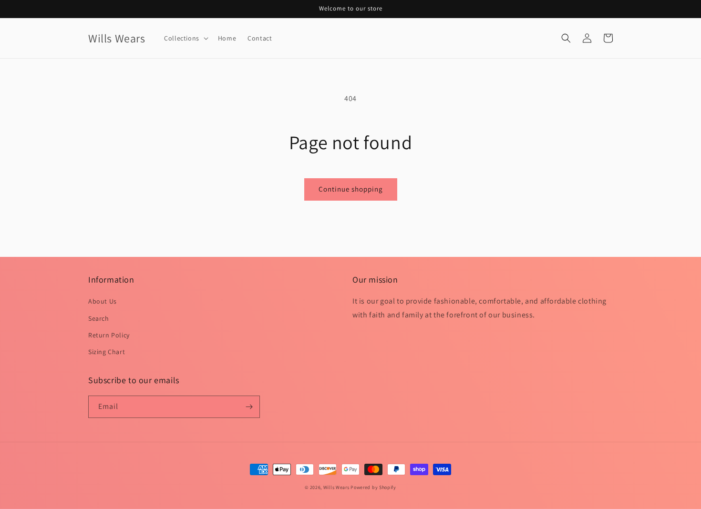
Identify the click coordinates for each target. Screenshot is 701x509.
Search (98, 318)
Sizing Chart (106, 351)
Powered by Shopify (373, 487)
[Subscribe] (248, 407)
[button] (185, 38)
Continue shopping (351, 188)
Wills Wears (336, 487)
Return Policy (109, 335)
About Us (102, 301)
